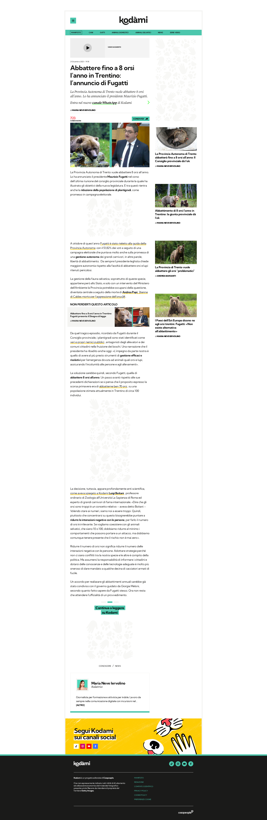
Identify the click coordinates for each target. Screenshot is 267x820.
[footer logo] (100, 764)
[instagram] (178, 763)
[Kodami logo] (133, 20)
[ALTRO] (80, 705)
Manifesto (76, 32)
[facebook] (190, 763)
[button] (76, 746)
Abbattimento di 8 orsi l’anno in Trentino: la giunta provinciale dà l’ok (175, 214)
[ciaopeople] (185, 812)
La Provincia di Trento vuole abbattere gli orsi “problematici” (175, 269)
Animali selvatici (143, 33)
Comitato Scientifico (143, 786)
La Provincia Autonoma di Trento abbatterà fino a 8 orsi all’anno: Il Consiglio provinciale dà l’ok (175, 157)
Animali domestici (120, 33)
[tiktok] (171, 763)
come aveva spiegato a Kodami (97, 493)
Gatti (102, 33)
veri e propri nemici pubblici (87, 342)
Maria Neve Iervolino (108, 683)
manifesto (139, 778)
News (160, 33)
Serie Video (175, 33)
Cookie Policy (140, 795)
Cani (91, 33)
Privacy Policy (141, 791)
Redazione (139, 782)
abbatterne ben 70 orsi (113, 386)
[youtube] (184, 763)
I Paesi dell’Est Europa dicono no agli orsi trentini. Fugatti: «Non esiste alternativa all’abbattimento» (175, 326)
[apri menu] (73, 21)
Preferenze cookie (142, 799)
